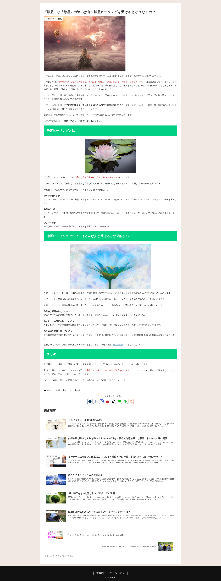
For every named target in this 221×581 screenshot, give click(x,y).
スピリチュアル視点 (53, 390)
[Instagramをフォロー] (101, 401)
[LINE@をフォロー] (119, 401)
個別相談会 (118, 344)
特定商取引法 (100, 573)
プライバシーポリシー (117, 573)
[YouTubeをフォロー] (107, 401)
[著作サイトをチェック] (89, 401)
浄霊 (78, 390)
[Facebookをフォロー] (95, 401)
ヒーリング (69, 390)
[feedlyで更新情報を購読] (125, 401)
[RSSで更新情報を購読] (131, 401)
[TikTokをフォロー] (113, 401)
